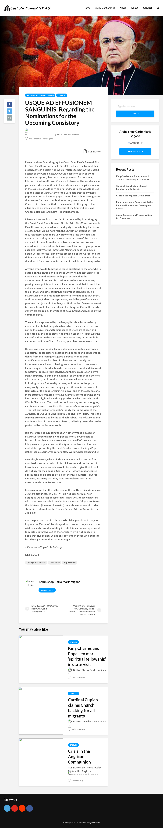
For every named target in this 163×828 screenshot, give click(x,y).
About (134, 7)
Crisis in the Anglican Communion (79, 756)
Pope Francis (70, 562)
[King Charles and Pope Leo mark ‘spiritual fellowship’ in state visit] (41, 659)
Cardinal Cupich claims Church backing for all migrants (83, 707)
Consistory (55, 562)
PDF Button (94, 151)
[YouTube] (14, 808)
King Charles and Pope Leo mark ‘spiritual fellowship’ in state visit (87, 656)
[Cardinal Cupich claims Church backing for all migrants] (41, 710)
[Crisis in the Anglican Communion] (41, 762)
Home (87, 7)
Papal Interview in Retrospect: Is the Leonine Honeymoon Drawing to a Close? (134, 205)
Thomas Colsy (77, 781)
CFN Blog (61, 95)
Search (135, 113)
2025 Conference (105, 7)
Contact (147, 7)
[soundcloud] (22, 808)
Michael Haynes (78, 678)
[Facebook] (29, 808)
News (123, 7)
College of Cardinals (36, 562)
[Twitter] (7, 808)
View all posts (47, 590)
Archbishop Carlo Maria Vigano (40, 95)
